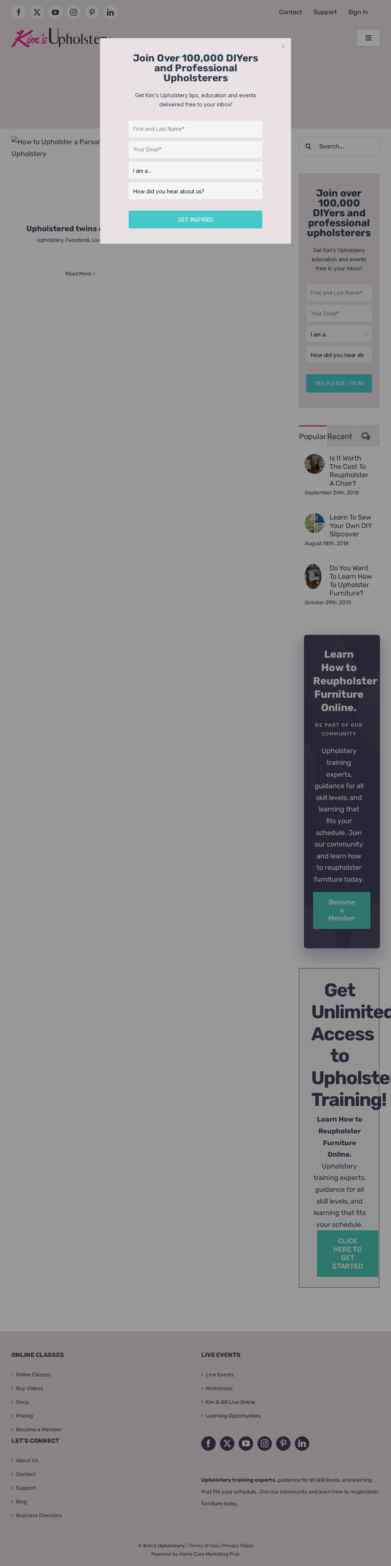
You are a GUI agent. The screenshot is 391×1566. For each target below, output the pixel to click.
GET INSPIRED (195, 219)
